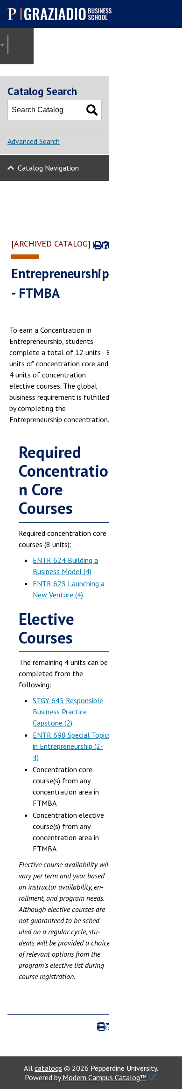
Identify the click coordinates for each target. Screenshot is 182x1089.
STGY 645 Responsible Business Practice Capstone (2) (68, 711)
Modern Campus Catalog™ (105, 1077)
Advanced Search (33, 141)
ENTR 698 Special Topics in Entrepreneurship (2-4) (72, 746)
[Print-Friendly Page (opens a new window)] (96, 245)
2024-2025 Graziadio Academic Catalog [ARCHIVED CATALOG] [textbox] (16, 45)
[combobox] (7, 44)
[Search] (92, 110)
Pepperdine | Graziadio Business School (63, 14)
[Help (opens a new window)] (105, 245)
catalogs (48, 1068)
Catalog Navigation (48, 167)
